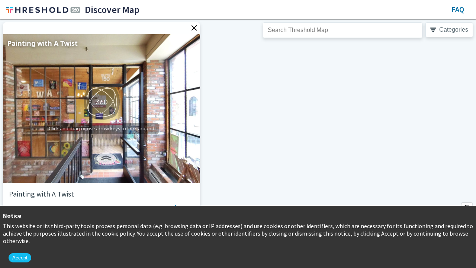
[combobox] (342, 30)
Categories (453, 29)
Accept (20, 258)
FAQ (457, 9)
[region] (238, 143)
